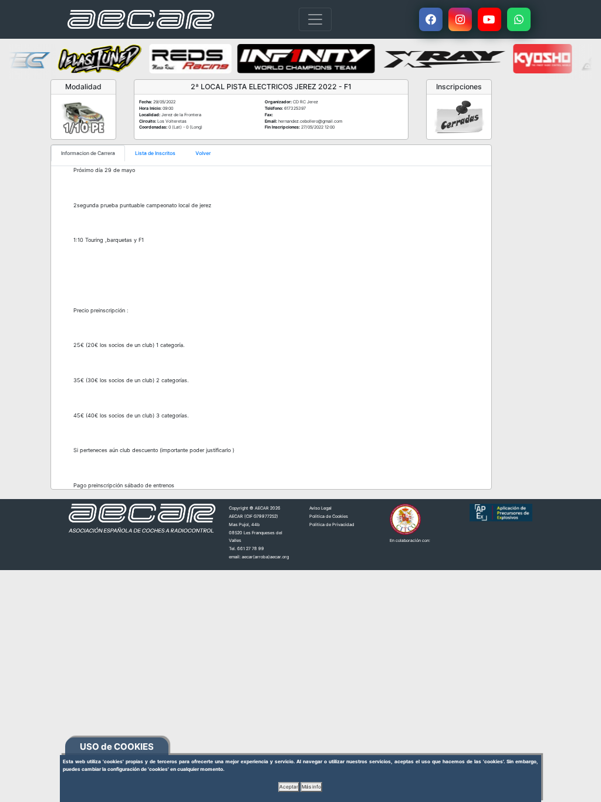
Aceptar (288, 787)
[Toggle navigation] (315, 19)
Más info (311, 787)
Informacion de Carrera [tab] (88, 153)
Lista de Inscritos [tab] (155, 153)
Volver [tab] (203, 153)
